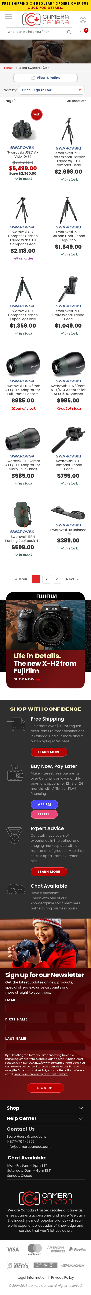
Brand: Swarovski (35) (34, 68)
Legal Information (32, 1277)
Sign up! (45, 1087)
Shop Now (24, 679)
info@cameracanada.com (29, 1146)
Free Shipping (47, 718)
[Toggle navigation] (8, 16)
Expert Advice (47, 828)
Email (10, 1000)
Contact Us (21, 1129)
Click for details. (45, 8)
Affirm (44, 804)
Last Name (15, 1038)
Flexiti (44, 814)
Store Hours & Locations (26, 1136)
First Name (16, 1019)
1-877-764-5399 (20, 1141)
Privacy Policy (62, 1277)
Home (8, 68)
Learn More (49, 752)
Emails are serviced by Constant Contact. (41, 1074)
